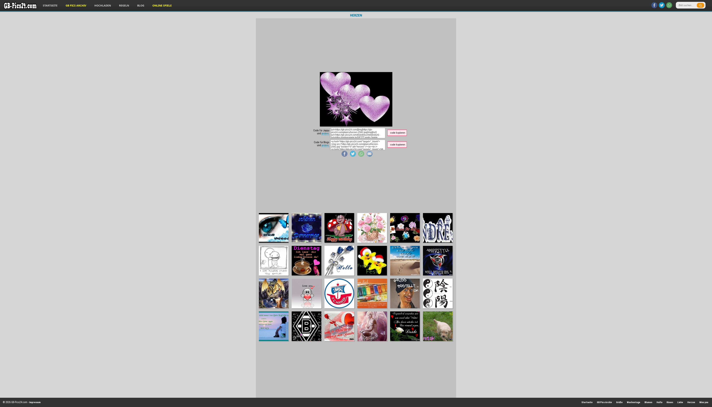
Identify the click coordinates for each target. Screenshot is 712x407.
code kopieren (397, 132)
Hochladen (102, 5)
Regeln (124, 5)
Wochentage (633, 402)
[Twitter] (662, 7)
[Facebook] (654, 7)
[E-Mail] (370, 155)
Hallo (659, 402)
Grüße (619, 402)
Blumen (648, 402)
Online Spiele (162, 5)
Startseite (50, 5)
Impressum (35, 402)
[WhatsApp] (669, 7)
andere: (325, 133)
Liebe (680, 402)
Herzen (691, 402)
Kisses (670, 402)
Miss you (703, 402)
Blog (140, 5)
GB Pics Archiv (76, 5)
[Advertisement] (356, 45)
